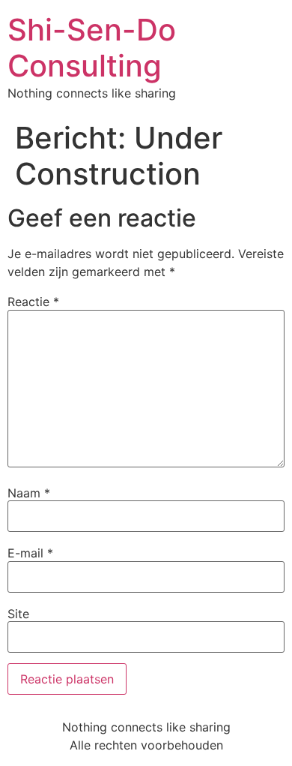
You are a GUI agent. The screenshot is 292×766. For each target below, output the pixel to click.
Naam (28, 493)
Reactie (33, 302)
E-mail (30, 553)
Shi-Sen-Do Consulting (91, 47)
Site (18, 614)
